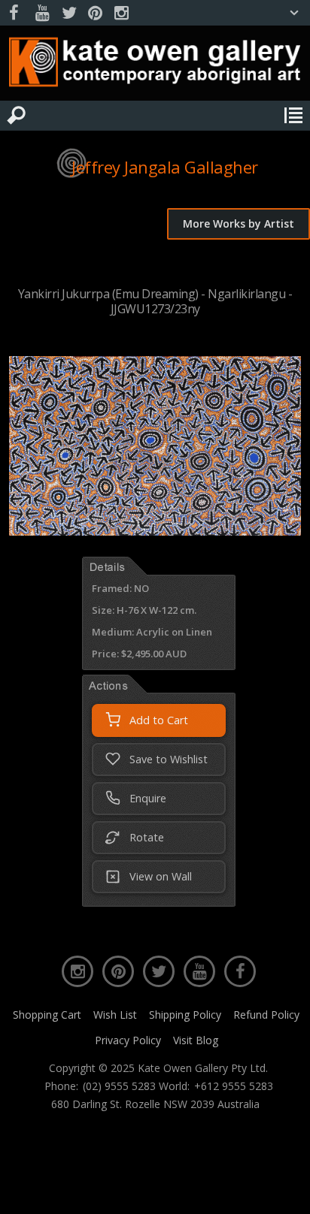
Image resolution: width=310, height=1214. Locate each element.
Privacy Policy (128, 1040)
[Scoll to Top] (286, 1190)
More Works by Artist (238, 223)
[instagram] (121, 13)
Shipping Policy (185, 1014)
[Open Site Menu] (293, 116)
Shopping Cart (47, 1014)
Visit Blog (195, 1040)
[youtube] (42, 13)
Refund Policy (266, 1014)
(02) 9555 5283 (119, 1086)
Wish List (115, 1014)
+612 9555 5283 (233, 1086)
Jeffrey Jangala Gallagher (164, 167)
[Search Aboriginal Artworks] (17, 116)
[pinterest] (95, 13)
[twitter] (68, 13)
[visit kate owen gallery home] (155, 65)
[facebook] (16, 13)
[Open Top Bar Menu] (294, 13)
